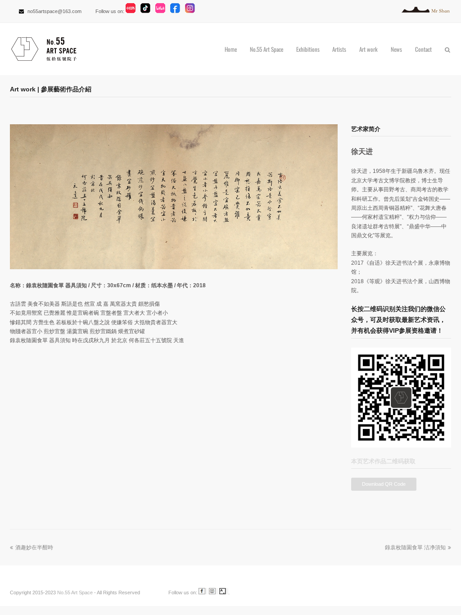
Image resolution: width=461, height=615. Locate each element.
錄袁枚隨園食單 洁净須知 (415, 547)
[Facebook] (177, 11)
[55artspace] (153, 592)
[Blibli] (162, 11)
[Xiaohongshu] (132, 11)
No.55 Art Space (75, 592)
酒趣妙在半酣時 (34, 547)
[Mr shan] (426, 11)
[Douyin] (147, 11)
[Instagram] (192, 11)
